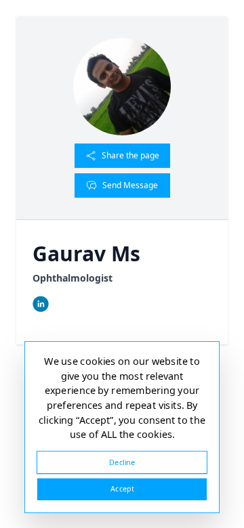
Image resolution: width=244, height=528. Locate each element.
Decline (122, 462)
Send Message (130, 185)
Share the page (130, 155)
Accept (122, 489)
